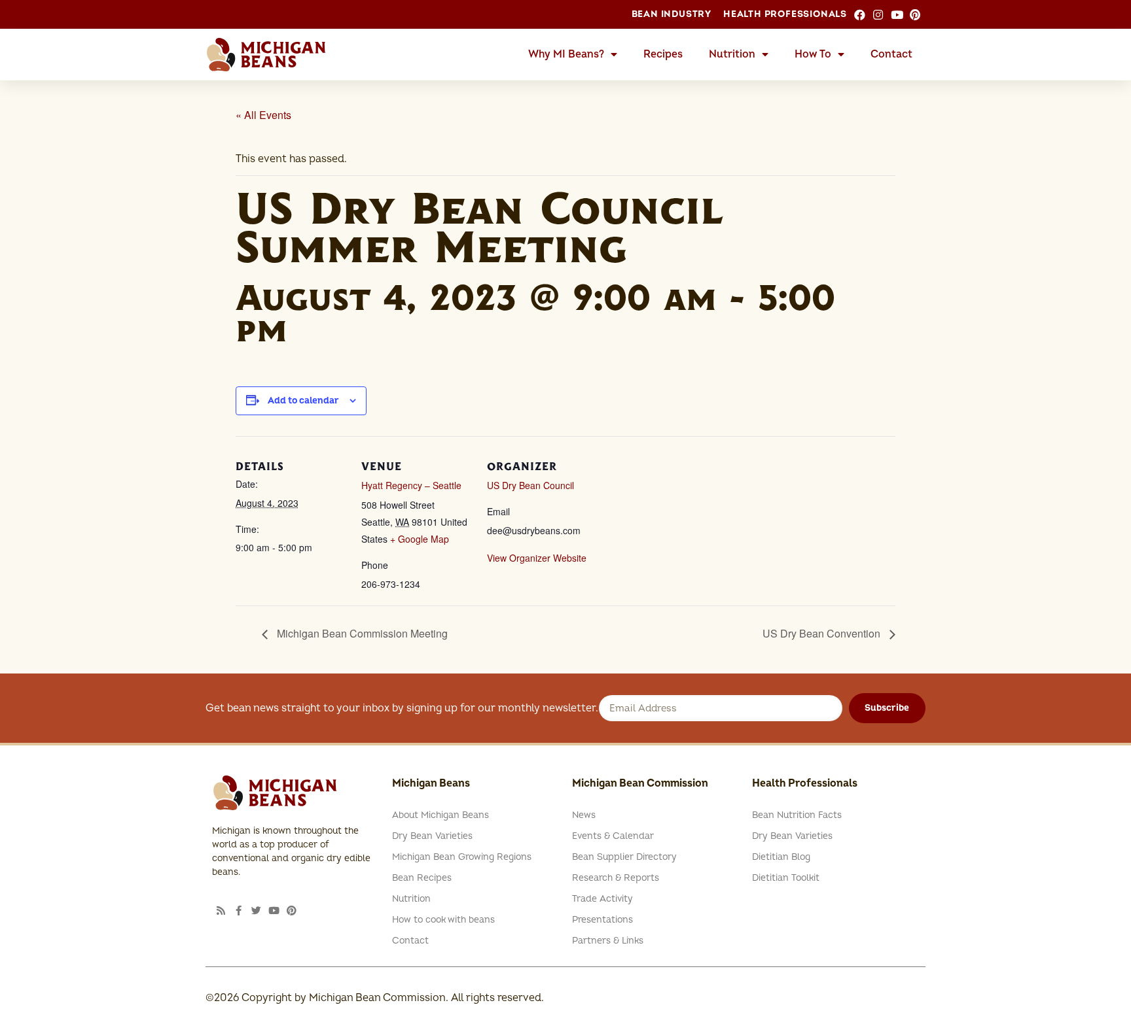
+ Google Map (419, 538)
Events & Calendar (613, 836)
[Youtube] (274, 910)
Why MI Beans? (566, 54)
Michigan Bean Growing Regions (461, 856)
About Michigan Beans (440, 815)
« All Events (263, 114)
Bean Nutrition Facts (797, 815)
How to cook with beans (443, 919)
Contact (891, 54)
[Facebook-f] (238, 910)
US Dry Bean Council (530, 485)
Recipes (663, 54)
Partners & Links (607, 940)
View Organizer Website (536, 557)
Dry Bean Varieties (432, 836)
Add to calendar (303, 400)
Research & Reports (615, 877)
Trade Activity (602, 898)
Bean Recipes (422, 877)
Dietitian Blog (781, 856)
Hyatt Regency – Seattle (411, 485)
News (584, 815)
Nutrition (732, 54)
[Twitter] (256, 910)
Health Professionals (785, 14)
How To (813, 54)
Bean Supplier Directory (624, 856)
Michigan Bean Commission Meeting (361, 633)
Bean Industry (671, 14)
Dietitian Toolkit (785, 877)
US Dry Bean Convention (823, 633)
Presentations (602, 919)
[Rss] (221, 910)
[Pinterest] (291, 910)
